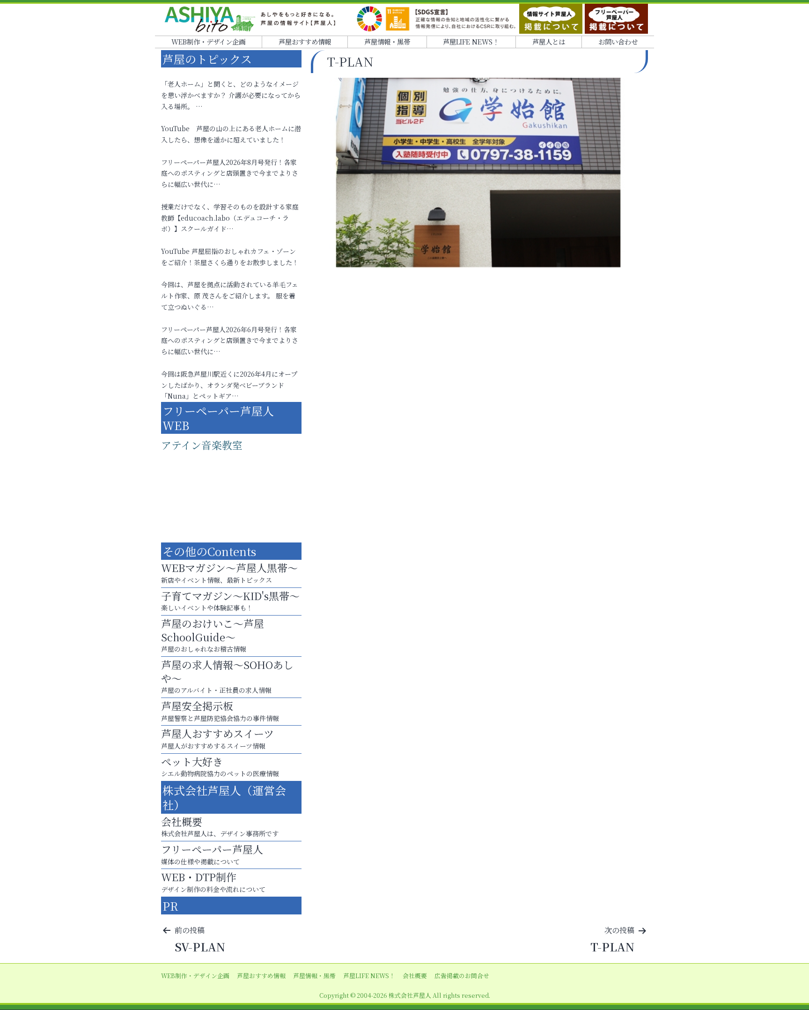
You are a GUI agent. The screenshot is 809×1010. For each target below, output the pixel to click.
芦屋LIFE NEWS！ (471, 41)
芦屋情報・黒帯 (387, 41)
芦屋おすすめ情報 (305, 41)
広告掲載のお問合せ (461, 975)
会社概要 (415, 975)
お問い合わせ (618, 41)
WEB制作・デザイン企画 (208, 41)
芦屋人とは (548, 41)
